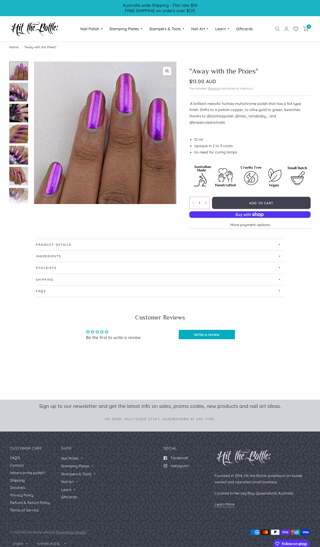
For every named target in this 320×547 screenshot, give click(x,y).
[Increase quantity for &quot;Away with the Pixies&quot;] (205, 203)
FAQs (41, 291)
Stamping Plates (124, 28)
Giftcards (244, 28)
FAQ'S (15, 457)
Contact (17, 465)
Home (14, 47)
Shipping (214, 88)
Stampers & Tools (165, 28)
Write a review (207, 334)
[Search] (277, 29)
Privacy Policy (22, 495)
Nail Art (198, 28)
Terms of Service (24, 510)
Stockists (46, 268)
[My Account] (286, 29)
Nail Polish (89, 28)
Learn (220, 28)
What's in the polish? (27, 472)
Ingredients (48, 256)
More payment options (250, 224)
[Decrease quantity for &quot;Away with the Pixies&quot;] (193, 203)
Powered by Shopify (71, 532)
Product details (53, 244)
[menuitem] (91, 28)
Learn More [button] (224, 504)
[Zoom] (167, 71)
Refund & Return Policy (30, 502)
